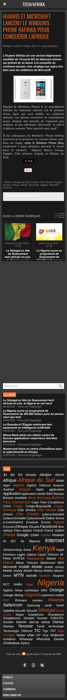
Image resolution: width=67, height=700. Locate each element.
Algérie (18, 485)
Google (23, 535)
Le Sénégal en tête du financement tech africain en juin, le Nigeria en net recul (18, 253)
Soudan (8, 622)
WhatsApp (43, 639)
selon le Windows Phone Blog (44, 142)
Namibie (44, 575)
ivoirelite (8, 677)
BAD (50, 493)
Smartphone (56, 614)
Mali (61, 558)
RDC (6, 600)
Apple (40, 489)
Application (12, 493)
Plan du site (13, 654)
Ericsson (9, 526)
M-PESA (19, 558)
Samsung (33, 605)
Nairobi (31, 575)
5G (20, 475)
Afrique (10, 480)
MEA (61, 562)
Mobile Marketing (12, 695)
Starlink (21, 622)
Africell (59, 474)
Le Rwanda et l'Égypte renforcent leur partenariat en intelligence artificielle (27, 426)
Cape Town (39, 502)
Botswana (44, 498)
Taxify (40, 626)
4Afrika (8, 182)
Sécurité (31, 610)
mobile (24, 567)
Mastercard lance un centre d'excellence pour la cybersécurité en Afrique (32, 450)
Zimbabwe (11, 643)
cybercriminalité (53, 514)
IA (4, 541)
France (49, 530)
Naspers (58, 575)
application (56, 489)
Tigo (45, 631)
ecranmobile (9, 689)
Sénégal (46, 610)
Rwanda (56, 599)
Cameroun (21, 502)
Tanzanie (25, 626)
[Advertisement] (30, 322)
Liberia (31, 554)
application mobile (34, 493)
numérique (32, 590)
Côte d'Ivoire (46, 182)
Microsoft (34, 185)
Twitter (20, 635)
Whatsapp (26, 639)
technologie (56, 626)
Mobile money (13, 570)
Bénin (32, 497)
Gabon (59, 530)
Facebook (49, 526)
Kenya (15, 185)
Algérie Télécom (38, 485)
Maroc (24, 185)
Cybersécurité (36, 518)
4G (12, 475)
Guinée (45, 535)
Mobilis (48, 570)
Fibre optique (23, 530)
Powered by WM (51, 654)
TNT (53, 631)
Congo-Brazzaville (38, 506)
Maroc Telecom (27, 562)
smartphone (36, 614)
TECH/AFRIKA (33, 4)
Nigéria (8, 590)
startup (45, 622)
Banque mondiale (15, 497)
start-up (34, 622)
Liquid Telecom (48, 554)
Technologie (11, 631)
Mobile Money (33, 570)
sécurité (20, 610)
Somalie (28, 618)
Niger (29, 584)
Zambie (59, 639)
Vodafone (9, 639)
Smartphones (12, 618)
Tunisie (9, 635)
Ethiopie (21, 527)
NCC (6, 584)
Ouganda (33, 594)
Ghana (9, 534)
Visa (45, 635)
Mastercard (47, 562)
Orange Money (13, 595)
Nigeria (44, 185)
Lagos (21, 554)
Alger (6, 485)
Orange (57, 589)
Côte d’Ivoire (27, 514)
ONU (44, 590)
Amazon (58, 485)
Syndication (33, 654)
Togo (61, 631)
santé (48, 605)
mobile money (54, 567)
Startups (8, 626)
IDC (13, 541)
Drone (60, 518)
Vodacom (57, 635)
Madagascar (35, 558)
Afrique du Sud (21, 182)
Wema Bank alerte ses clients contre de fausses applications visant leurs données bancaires (30, 438)
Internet (54, 540)
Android (8, 489)
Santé (60, 605)
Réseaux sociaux (29, 600)
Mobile (36, 567)
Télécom (26, 631)
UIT (38, 635)
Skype (19, 614)
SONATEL (57, 618)
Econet (45, 522)
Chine (7, 506)
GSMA (34, 535)
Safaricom (12, 604)
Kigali (60, 549)
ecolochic (8, 683)
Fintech (38, 530)
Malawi (51, 558)
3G (5, 475)
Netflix (18, 584)
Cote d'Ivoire (26, 510)
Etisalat (34, 526)
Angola (34, 182)
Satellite (8, 610)
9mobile (31, 474)
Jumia (27, 549)
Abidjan (46, 475)
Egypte (58, 182)
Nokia (19, 590)
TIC (37, 630)
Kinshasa (9, 554)
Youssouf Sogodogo (22, 195)
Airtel (60, 480)
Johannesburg (12, 549)
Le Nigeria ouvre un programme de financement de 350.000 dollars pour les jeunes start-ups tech (49, 253)
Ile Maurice (30, 541)
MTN (19, 575)
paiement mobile (53, 595)
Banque (59, 493)
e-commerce (13, 522)
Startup (58, 622)
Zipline (25, 643)
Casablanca (56, 502)
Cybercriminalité (14, 518)
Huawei (7, 185)
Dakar (50, 518)
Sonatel (42, 618)
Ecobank (32, 522)
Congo (18, 506)
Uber (30, 635)
